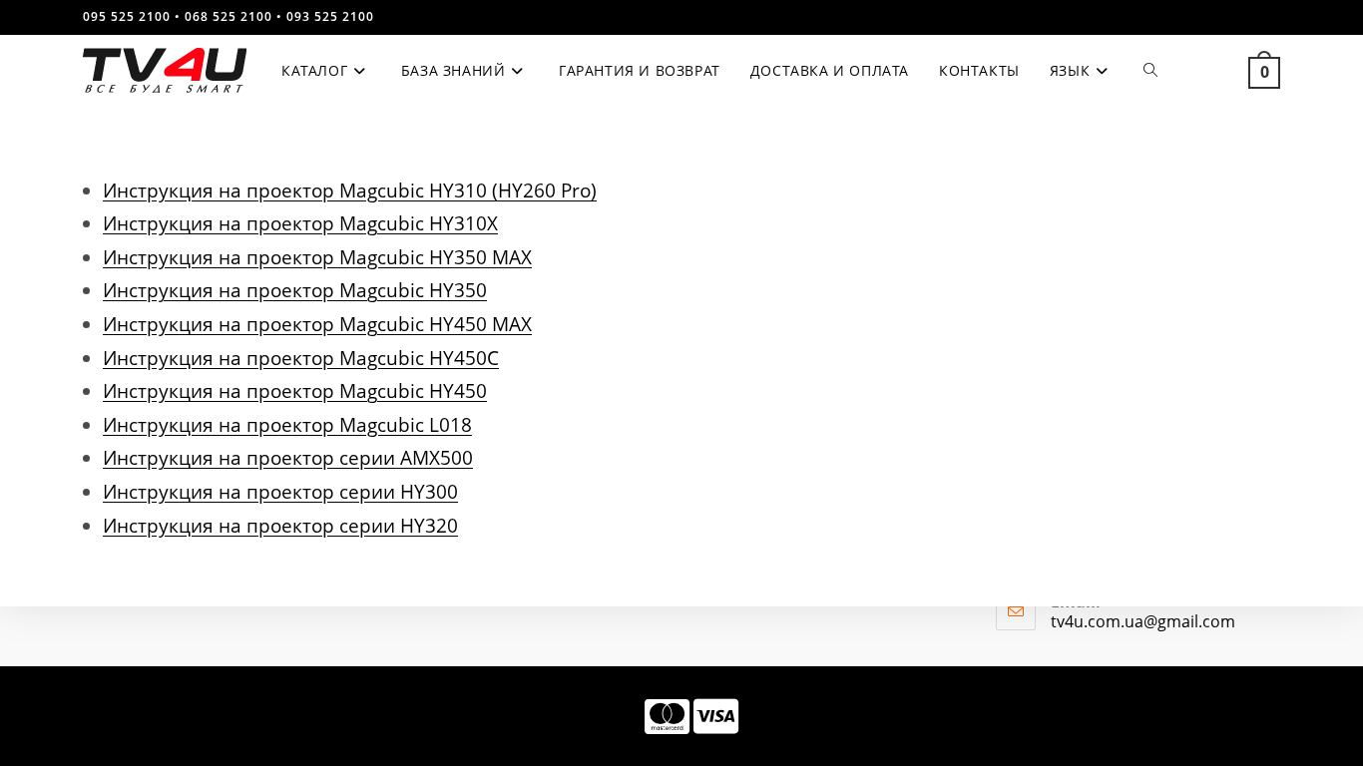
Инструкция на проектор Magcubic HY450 (295, 390)
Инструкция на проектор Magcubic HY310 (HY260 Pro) (350, 190)
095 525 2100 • (132, 16)
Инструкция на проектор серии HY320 (280, 525)
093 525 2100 (330, 16)
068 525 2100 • (233, 16)
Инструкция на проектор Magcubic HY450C (301, 357)
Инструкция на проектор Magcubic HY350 (295, 289)
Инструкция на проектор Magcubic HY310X (300, 222)
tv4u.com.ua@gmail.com (1143, 621)
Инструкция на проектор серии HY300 (280, 491)
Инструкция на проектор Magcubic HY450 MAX (317, 323)
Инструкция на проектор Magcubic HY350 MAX (317, 256)
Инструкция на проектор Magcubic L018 (287, 424)
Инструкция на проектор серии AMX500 (288, 457)
